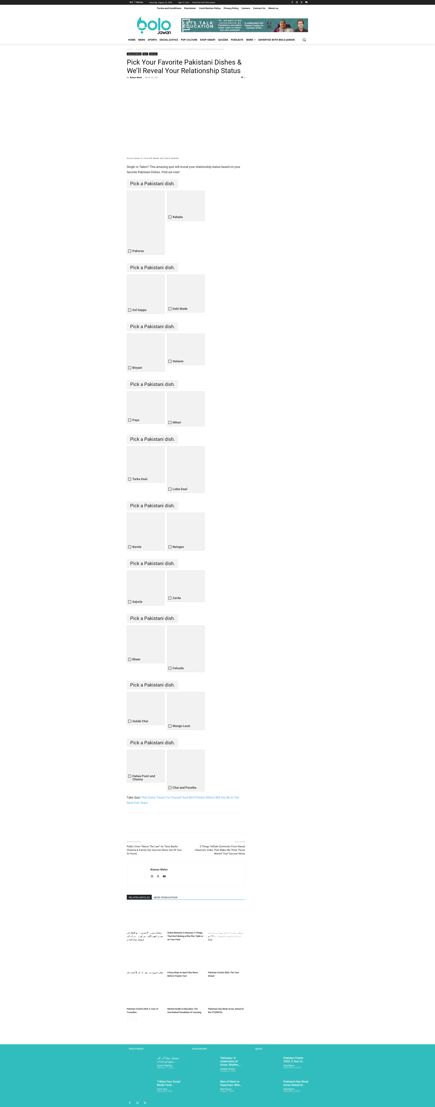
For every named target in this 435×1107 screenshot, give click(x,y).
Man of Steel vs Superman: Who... (231, 1083)
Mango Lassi (181, 726)
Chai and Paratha (184, 787)
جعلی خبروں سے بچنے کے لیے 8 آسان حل (145, 972)
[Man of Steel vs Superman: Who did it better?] (204, 1089)
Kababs (178, 217)
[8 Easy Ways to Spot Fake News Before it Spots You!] (185, 957)
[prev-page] (129, 1019)
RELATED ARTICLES (139, 897)
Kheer (136, 659)
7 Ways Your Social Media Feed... (168, 1083)
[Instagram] (297, 2)
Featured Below (143, 49)
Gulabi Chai (140, 721)
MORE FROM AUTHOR (165, 897)
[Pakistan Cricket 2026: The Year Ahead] (226, 957)
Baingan (178, 546)
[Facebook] (292, 2)
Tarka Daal (139, 479)
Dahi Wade (180, 308)
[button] (304, 40)
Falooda (178, 668)
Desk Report (288, 1065)
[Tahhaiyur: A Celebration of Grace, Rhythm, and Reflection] (204, 1066)
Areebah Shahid (227, 1069)
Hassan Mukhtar (164, 1065)
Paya (135, 420)
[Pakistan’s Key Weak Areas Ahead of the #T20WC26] (226, 993)
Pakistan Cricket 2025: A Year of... (293, 1059)
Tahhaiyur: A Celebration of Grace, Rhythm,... (230, 1061)
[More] (161, 85)
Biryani (137, 367)
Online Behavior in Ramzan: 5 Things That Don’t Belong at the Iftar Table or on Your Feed (185, 936)
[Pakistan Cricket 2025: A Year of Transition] (145, 993)
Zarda (177, 598)
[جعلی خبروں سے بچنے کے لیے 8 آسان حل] (145, 957)
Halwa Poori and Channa (143, 777)
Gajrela (137, 601)
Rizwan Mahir (136, 77)
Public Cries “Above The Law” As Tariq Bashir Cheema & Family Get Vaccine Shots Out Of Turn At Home (154, 850)
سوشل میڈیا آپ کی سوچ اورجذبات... (168, 1059)
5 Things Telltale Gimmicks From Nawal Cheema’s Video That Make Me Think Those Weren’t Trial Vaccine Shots (220, 850)
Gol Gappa (139, 310)
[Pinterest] (145, 85)
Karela (136, 546)
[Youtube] (306, 2)
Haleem (178, 361)
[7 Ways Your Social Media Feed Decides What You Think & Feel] (140, 1089)
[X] (301, 2)
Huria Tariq (162, 1089)
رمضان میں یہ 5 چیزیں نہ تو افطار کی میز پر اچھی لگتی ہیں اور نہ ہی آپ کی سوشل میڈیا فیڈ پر (145, 936)
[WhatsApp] (153, 85)
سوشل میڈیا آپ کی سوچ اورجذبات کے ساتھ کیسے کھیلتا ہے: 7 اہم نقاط (225, 936)
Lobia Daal (180, 489)
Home (130, 49)
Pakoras (138, 251)
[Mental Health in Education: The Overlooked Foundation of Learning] (185, 993)
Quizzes (153, 54)
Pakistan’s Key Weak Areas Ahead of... (295, 1083)
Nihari (177, 422)
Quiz (145, 54)
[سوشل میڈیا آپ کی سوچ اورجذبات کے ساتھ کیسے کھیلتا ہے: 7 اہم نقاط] (226, 917)
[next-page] (134, 1019)
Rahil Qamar (226, 1089)
